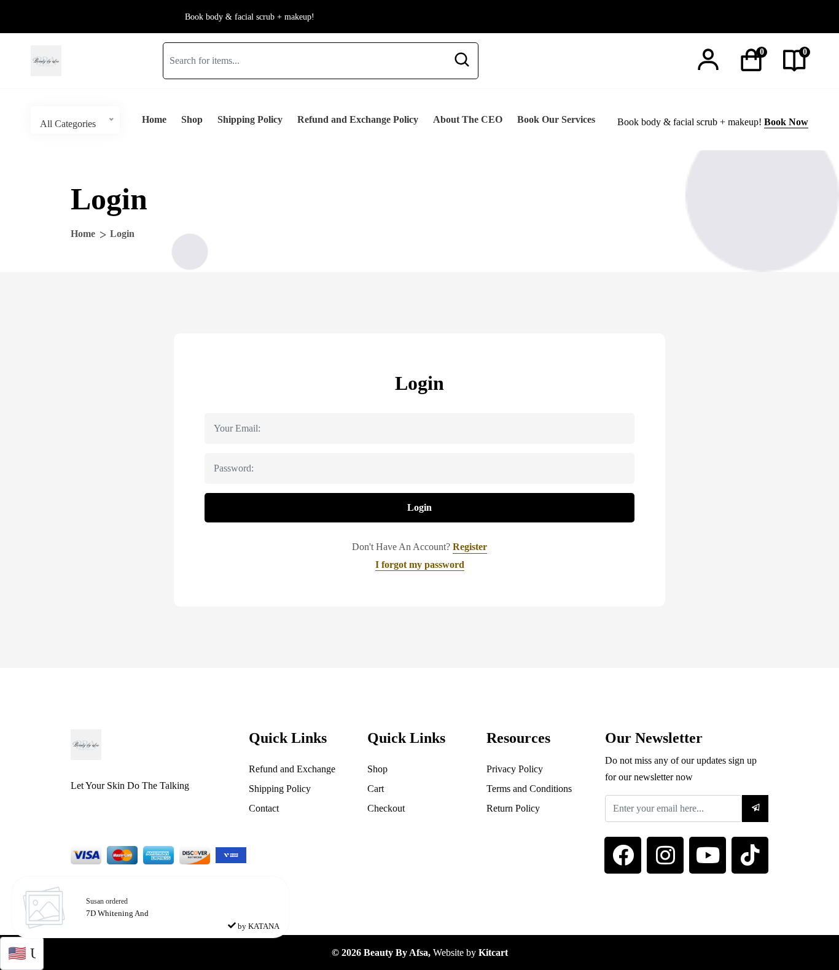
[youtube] (707, 855)
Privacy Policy (514, 769)
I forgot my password (419, 564)
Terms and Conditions (529, 788)
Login (419, 507)
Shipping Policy (250, 119)
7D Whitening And (117, 913)
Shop (192, 119)
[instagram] (665, 855)
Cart (375, 788)
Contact (264, 808)
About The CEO (467, 119)
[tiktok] (750, 855)
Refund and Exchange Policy (357, 119)
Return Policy (513, 808)
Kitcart (493, 952)
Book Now (786, 122)
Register (470, 546)
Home (154, 119)
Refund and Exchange (292, 769)
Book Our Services (556, 119)
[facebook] (622, 855)
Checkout (386, 808)
